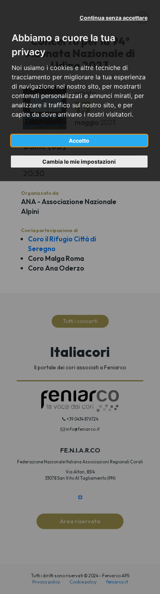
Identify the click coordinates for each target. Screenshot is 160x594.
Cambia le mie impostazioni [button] (79, 161)
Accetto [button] (79, 140)
